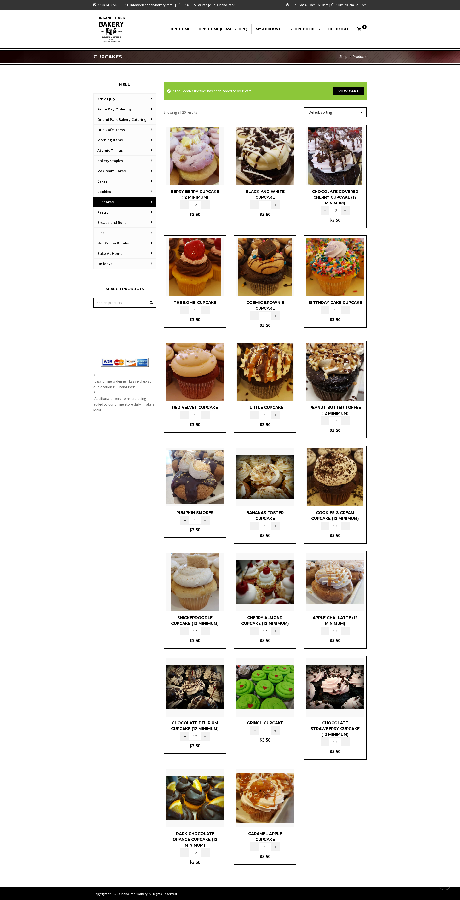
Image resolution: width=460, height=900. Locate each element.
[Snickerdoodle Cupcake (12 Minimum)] (187, 586)
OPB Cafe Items (111, 129)
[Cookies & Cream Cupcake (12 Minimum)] (327, 481)
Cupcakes (105, 201)
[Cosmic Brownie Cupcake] (257, 271)
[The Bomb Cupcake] (187, 269)
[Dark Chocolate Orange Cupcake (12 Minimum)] (187, 804)
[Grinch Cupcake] (257, 690)
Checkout (338, 29)
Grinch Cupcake (265, 723)
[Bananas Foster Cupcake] (257, 481)
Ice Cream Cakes (111, 170)
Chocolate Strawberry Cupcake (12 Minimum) (335, 729)
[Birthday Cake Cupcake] (327, 269)
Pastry (103, 212)
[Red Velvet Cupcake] (187, 375)
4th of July (106, 98)
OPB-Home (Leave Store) (222, 29)
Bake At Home (109, 253)
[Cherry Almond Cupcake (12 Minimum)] (257, 586)
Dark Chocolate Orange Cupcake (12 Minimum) (195, 839)
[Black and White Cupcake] (257, 160)
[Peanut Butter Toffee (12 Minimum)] (327, 376)
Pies (100, 232)
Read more (195, 491)
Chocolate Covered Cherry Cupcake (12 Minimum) (335, 197)
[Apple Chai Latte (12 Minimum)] (327, 586)
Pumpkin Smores (194, 513)
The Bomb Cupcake (195, 302)
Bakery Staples (110, 160)
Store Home (177, 29)
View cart (348, 91)
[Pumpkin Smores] (187, 480)
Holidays (104, 263)
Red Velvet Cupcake (195, 407)
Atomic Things (110, 150)
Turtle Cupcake (265, 407)
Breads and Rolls (111, 222)
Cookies (104, 191)
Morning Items (110, 140)
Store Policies (304, 29)
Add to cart (195, 171)
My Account (268, 29)
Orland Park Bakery (133, 894)
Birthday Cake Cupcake (335, 302)
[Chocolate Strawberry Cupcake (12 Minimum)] (327, 693)
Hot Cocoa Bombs (113, 243)
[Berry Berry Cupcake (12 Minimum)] (187, 160)
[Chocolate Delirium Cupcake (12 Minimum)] (187, 691)
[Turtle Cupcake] (257, 375)
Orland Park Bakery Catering (122, 119)
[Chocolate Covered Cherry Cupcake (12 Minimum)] (327, 162)
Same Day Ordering (114, 109)
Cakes (102, 181)
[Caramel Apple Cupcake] (257, 802)
